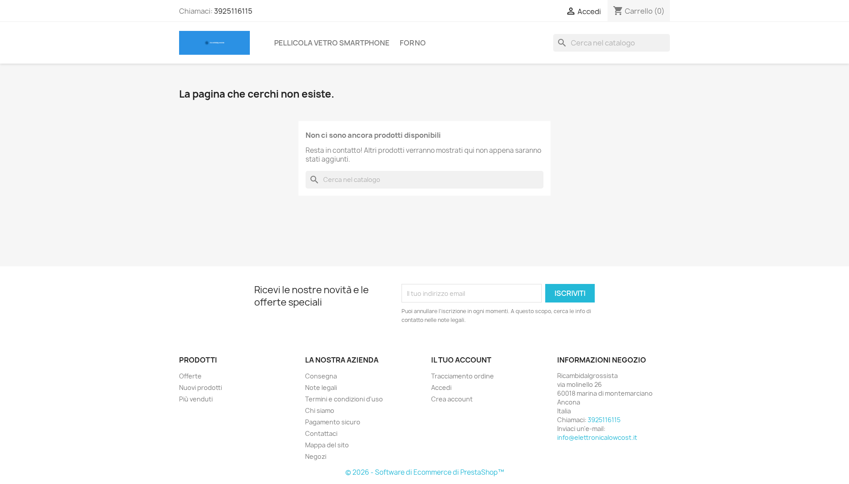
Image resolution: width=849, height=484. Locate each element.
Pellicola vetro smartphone (332, 43)
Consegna (321, 376)
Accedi (441, 387)
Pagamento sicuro (332, 422)
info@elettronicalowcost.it (597, 437)
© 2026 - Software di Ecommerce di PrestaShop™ (424, 472)
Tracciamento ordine (462, 376)
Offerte (190, 376)
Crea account (452, 399)
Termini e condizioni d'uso (344, 399)
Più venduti (196, 399)
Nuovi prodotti (200, 387)
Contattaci (321, 433)
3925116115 (233, 11)
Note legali (321, 387)
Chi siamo (319, 410)
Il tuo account (461, 360)
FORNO (413, 43)
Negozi (315, 456)
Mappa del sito (327, 445)
